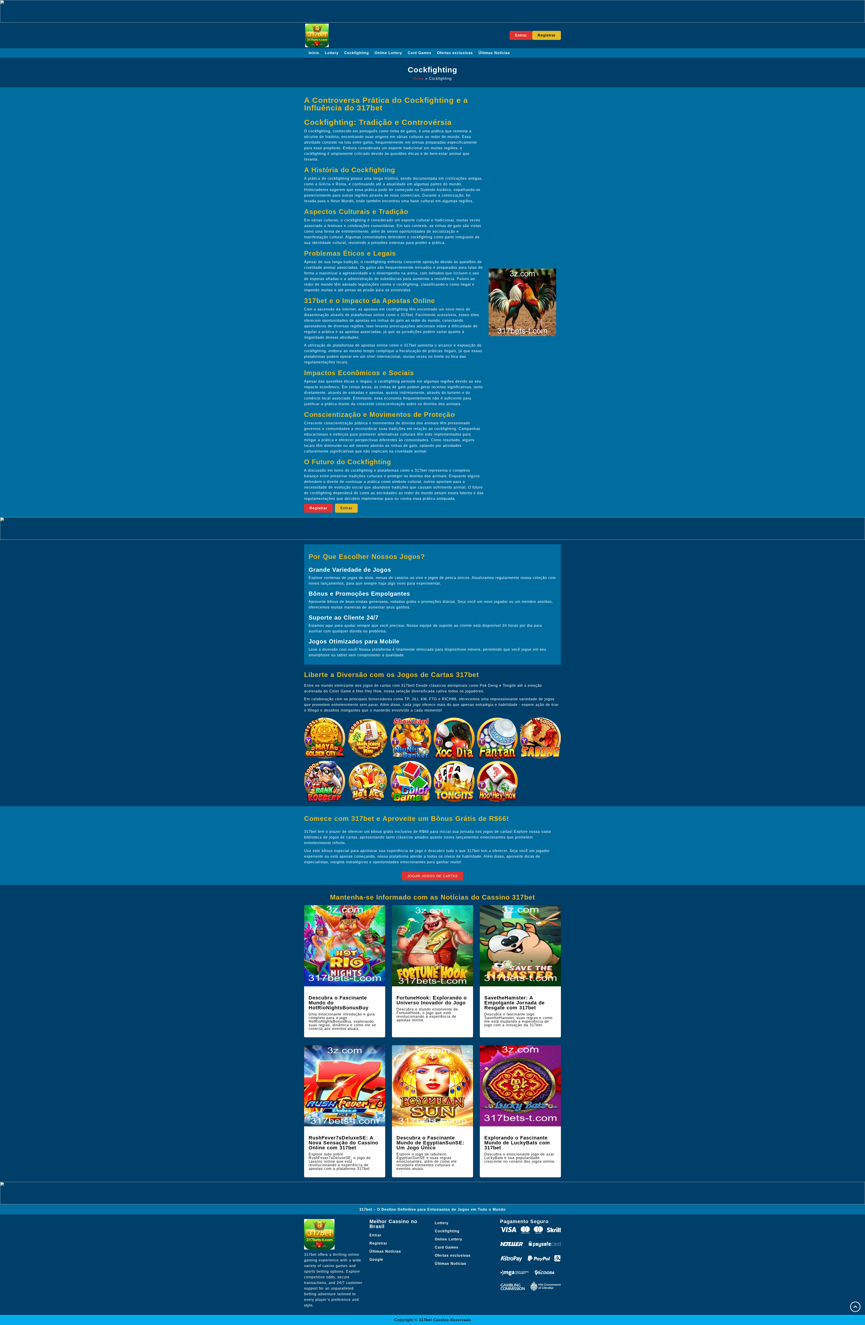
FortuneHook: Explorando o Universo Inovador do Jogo (431, 1000)
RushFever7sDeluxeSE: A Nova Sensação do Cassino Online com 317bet (343, 1142)
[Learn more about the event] (432, 11)
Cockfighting (356, 53)
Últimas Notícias (494, 53)
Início (314, 53)
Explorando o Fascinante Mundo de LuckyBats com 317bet (517, 1142)
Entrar (375, 1235)
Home (418, 78)
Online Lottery (388, 53)
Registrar (378, 1243)
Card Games (419, 53)
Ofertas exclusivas (455, 53)
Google (376, 1259)
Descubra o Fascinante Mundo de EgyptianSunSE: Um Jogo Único (430, 1142)
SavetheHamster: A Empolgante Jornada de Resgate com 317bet (514, 1002)
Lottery (332, 53)
